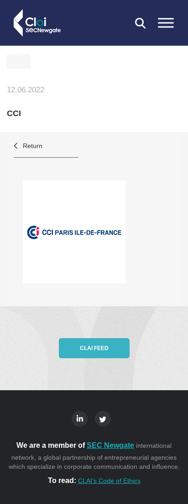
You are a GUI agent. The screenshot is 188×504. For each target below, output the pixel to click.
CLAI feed (94, 348)
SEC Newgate (110, 445)
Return (32, 145)
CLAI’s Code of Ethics (109, 480)
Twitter (103, 419)
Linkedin (80, 419)
